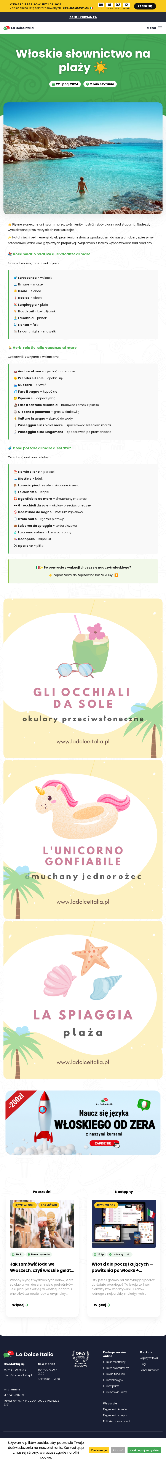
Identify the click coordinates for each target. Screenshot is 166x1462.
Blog (143, 1364)
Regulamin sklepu (115, 1415)
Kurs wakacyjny (113, 1380)
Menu (151, 28)
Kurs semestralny (114, 1362)
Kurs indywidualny (115, 1392)
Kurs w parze (111, 1386)
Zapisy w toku (149, 1358)
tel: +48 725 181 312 (14, 1369)
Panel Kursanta (149, 1370)
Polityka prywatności (116, 1421)
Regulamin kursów (115, 1409)
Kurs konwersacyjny (116, 1368)
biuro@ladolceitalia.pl (17, 1375)
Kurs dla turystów (114, 1374)
